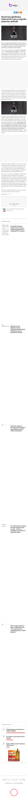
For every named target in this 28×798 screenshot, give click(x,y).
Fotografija (13, 224)
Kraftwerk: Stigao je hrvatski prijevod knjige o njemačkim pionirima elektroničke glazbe (18, 428)
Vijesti (11, 624)
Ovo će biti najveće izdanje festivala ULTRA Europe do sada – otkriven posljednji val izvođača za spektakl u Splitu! (18, 529)
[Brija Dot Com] (14, 5)
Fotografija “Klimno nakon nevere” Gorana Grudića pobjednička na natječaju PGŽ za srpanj (17, 228)
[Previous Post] (7, 199)
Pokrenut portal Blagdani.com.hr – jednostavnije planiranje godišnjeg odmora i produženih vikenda (17, 329)
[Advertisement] (14, 75)
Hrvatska (12, 424)
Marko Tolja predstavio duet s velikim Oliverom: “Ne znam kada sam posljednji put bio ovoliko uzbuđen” (18, 629)
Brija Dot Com (14, 779)
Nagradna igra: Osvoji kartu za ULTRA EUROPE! (15, 730)
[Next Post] (20, 199)
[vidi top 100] (14, 755)
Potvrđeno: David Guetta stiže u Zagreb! (15, 737)
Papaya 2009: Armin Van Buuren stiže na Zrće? (15, 744)
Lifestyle (12, 324)
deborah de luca (9, 194)
